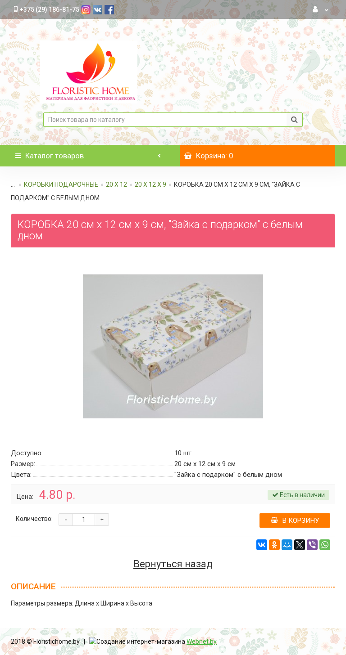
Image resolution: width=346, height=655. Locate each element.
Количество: (34, 518)
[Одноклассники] (274, 544)
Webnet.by (202, 641)
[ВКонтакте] (261, 544)
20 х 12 (116, 184)
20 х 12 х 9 (150, 184)
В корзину (300, 520)
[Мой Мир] (287, 544)
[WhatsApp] (324, 544)
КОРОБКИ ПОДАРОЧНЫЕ (61, 184)
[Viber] (312, 544)
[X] (299, 544)
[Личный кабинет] (320, 9)
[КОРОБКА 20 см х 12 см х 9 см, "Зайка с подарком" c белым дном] (173, 346)
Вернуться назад (173, 564)
